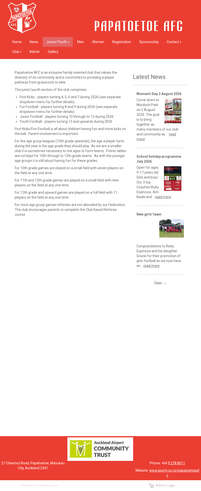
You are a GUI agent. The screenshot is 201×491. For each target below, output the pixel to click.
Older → (160, 283)
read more (163, 197)
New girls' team (149, 214)
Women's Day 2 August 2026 (159, 94)
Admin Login (164, 485)
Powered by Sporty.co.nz (39, 485)
